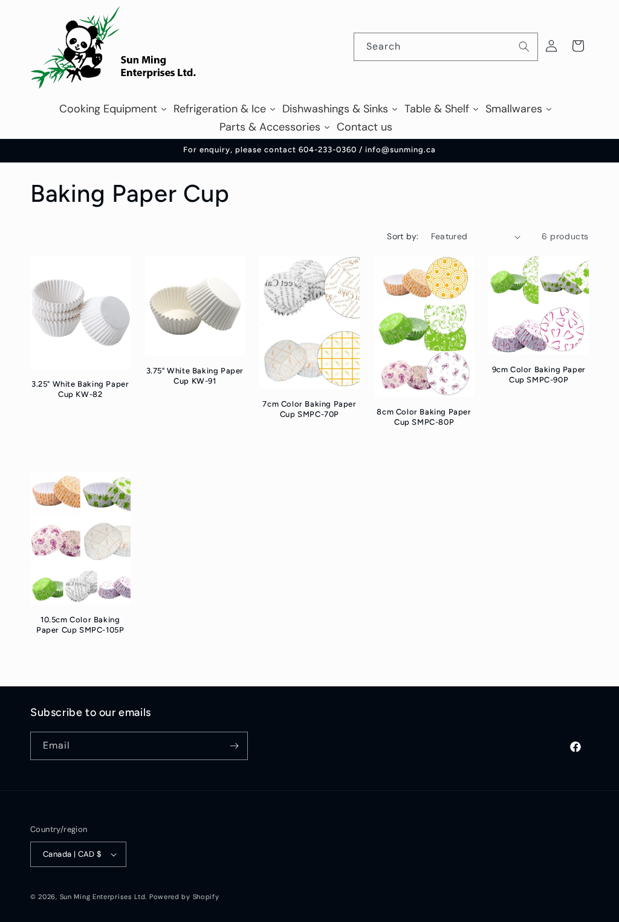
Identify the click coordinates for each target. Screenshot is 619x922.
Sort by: (402, 236)
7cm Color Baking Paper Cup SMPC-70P (309, 409)
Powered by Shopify (184, 896)
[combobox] (445, 46)
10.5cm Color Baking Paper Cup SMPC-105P (80, 624)
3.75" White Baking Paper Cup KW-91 (195, 375)
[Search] (524, 46)
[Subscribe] (234, 746)
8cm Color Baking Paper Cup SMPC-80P (424, 417)
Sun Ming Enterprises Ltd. (103, 896)
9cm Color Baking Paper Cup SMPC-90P (539, 374)
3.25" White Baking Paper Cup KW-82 (80, 389)
